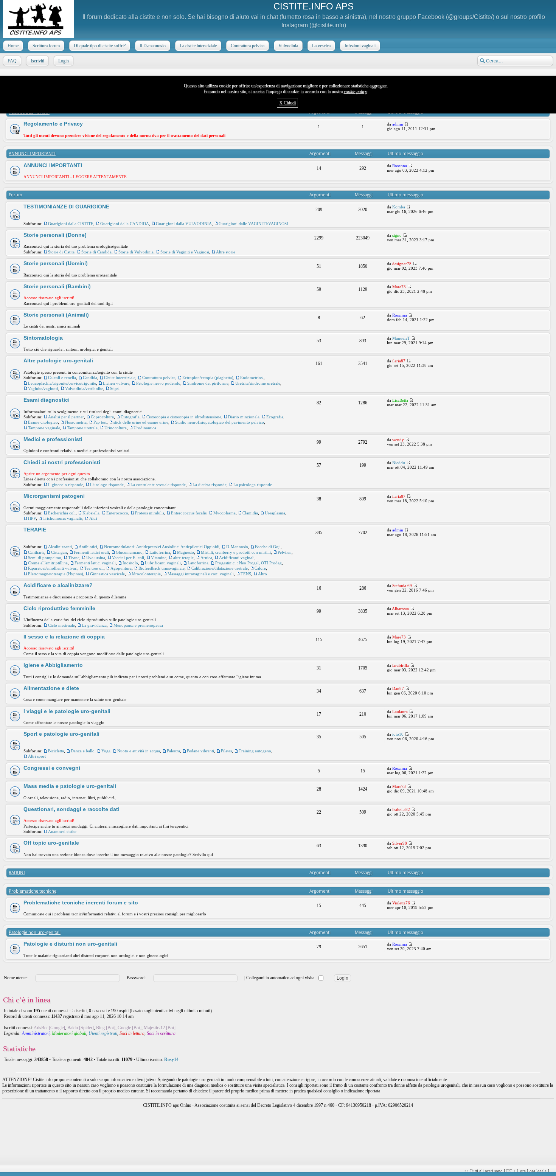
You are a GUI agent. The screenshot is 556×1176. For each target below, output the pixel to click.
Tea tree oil (94, 568)
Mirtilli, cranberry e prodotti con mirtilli (236, 552)
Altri (93, 518)
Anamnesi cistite (62, 831)
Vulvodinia (288, 45)
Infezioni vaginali (360, 45)
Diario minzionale (243, 417)
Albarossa (400, 608)
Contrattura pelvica (247, 45)
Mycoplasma (224, 513)
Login (63, 61)
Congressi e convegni (51, 768)
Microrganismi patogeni (54, 496)
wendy (398, 439)
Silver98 (399, 843)
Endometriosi (252, 377)
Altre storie (225, 252)
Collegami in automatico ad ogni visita (280, 977)
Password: (136, 977)
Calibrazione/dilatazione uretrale (219, 568)
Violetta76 (401, 903)
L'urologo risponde (107, 484)
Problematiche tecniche (32, 891)
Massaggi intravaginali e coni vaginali (201, 574)
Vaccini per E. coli (128, 557)
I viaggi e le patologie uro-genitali (66, 711)
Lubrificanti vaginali (163, 563)
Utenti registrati (103, 1033)
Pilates (226, 751)
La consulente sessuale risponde (158, 484)
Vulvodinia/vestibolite (84, 388)
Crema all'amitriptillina (48, 563)
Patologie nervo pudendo (158, 383)
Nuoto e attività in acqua (138, 751)
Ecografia (274, 417)
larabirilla (400, 665)
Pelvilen (285, 552)
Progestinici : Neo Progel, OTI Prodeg (248, 563)
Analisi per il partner (66, 417)
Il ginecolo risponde (65, 484)
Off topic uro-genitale (51, 843)
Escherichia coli (62, 513)
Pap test (100, 422)
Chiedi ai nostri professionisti (61, 462)
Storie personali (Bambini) (57, 286)
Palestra (173, 751)
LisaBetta (400, 400)
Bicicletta (56, 751)
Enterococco (117, 513)
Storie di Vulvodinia (136, 252)
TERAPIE (34, 530)
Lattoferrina (159, 552)
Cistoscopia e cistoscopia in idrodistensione (183, 417)
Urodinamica (145, 428)
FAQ (12, 61)
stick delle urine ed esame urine (140, 422)
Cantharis (36, 552)
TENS (246, 574)
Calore (260, 568)
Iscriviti (37, 61)
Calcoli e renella (62, 377)
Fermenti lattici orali (91, 552)
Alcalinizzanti (60, 546)
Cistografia (130, 417)
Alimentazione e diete (51, 688)
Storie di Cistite (61, 252)
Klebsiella (90, 513)
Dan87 (398, 688)
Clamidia (250, 513)
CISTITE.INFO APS (313, 6)
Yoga (105, 751)
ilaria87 (398, 361)
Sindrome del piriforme (207, 383)
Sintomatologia (43, 338)
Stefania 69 (402, 585)
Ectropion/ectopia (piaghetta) (207, 377)
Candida (90, 377)
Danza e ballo (83, 751)
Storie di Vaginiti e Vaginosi (184, 252)
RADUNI (17, 872)
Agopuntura (121, 568)
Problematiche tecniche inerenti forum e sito (80, 902)
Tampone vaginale (44, 428)
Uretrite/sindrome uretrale (257, 383)
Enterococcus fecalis (189, 513)
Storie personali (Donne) (55, 235)
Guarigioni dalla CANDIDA (124, 223)
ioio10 (398, 734)
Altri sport (37, 756)
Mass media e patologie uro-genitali (69, 786)
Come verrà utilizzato (368, 1171)
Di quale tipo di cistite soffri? (100, 45)
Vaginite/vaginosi (43, 388)
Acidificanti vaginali (237, 557)
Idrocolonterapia (146, 574)
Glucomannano (129, 552)
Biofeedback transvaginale (161, 568)
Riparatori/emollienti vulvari (53, 568)
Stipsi (115, 388)
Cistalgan (59, 552)
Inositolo (130, 563)
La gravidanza (94, 625)
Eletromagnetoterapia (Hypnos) (55, 574)
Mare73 (399, 286)
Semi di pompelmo (44, 557)
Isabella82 (401, 809)
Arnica (206, 557)
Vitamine (158, 557)
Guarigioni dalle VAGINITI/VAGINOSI (253, 223)
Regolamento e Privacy (53, 124)
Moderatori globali (69, 1033)
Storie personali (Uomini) (55, 263)
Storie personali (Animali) (56, 315)
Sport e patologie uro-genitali (61, 734)
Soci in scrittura (161, 1033)
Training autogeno (255, 751)
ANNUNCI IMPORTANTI (32, 153)
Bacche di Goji (268, 546)
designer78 (402, 263)
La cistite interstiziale (198, 45)
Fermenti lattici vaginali (95, 563)
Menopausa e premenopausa (138, 625)
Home (13, 45)
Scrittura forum (46, 45)
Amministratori (36, 1033)
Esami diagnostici (46, 400)
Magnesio (185, 552)
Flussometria (76, 422)
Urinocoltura (115, 428)
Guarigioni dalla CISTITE (70, 223)
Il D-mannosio (153, 45)
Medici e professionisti (52, 439)
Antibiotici (88, 546)
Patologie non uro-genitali (35, 932)
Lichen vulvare (116, 383)
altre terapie (183, 557)
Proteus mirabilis (149, 513)
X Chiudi (287, 103)
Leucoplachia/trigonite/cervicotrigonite (62, 383)
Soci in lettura (132, 1033)
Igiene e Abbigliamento (53, 665)
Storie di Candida (96, 252)
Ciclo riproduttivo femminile (59, 608)
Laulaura (400, 711)
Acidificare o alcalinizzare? (58, 585)
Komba (398, 207)
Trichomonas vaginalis (62, 518)
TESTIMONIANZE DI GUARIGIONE (66, 207)
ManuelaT (401, 338)
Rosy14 (171, 1059)
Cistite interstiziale (119, 377)
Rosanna (399, 165)
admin (397, 124)
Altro (262, 574)
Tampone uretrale (82, 428)
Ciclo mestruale (61, 625)
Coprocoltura (102, 417)
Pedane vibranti (200, 751)
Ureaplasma (275, 513)
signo (397, 235)
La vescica (321, 45)
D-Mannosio (237, 546)
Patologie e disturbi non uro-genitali (70, 944)
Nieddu (398, 462)
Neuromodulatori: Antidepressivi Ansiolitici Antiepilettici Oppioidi (161, 546)
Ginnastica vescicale (107, 574)
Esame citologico (43, 422)
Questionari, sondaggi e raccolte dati (71, 809)
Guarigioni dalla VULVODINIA (184, 223)
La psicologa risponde (252, 484)
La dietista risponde (210, 484)
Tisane (73, 557)
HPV (32, 518)
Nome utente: (16, 977)
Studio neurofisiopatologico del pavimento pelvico (219, 422)
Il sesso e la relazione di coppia (64, 637)
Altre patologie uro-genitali (58, 360)
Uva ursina (95, 557)
